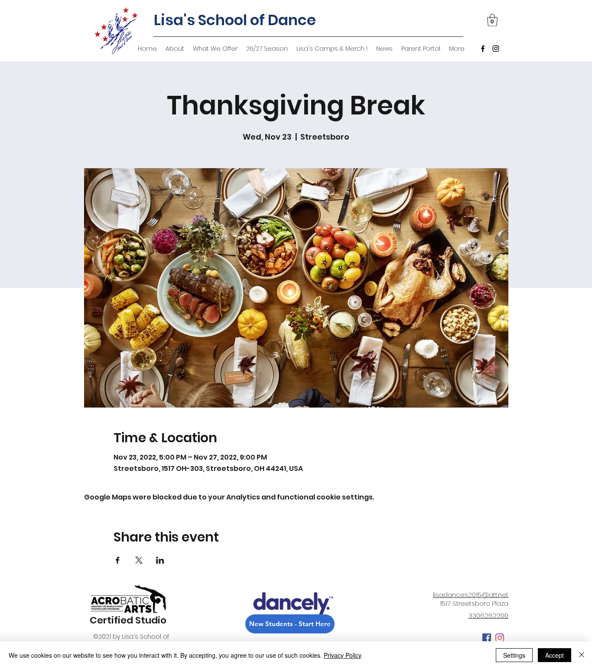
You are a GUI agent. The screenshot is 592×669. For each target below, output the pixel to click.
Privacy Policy (342, 655)
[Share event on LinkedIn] (160, 560)
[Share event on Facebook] (118, 560)
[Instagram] (495, 48)
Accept (554, 655)
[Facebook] (482, 48)
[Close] (581, 655)
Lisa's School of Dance (235, 20)
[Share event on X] (139, 560)
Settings (514, 655)
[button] (492, 20)
